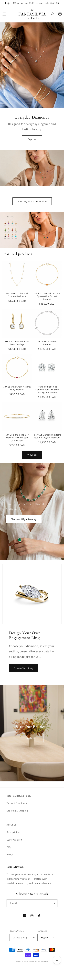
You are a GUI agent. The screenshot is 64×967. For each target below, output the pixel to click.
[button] (4, 14)
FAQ (9, 847)
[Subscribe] (53, 903)
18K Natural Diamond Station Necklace (17, 295)
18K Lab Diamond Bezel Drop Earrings (17, 343)
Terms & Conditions (17, 803)
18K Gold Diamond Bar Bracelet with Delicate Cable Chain (17, 437)
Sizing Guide (13, 832)
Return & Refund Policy (19, 795)
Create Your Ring (23, 668)
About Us (11, 824)
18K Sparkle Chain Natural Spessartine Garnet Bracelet (47, 296)
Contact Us (32, 737)
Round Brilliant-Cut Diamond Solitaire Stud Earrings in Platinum (47, 389)
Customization (14, 839)
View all (32, 454)
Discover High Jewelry (24, 519)
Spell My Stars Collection (32, 201)
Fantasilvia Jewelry (27, 961)
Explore (32, 139)
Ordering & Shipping (17, 810)
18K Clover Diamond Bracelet (47, 343)
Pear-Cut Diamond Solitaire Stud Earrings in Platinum (47, 436)
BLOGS (10, 854)
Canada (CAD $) (20, 937)
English (44, 937)
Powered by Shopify (42, 961)
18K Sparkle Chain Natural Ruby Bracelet (17, 388)
